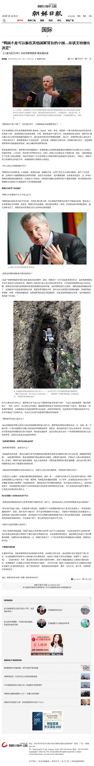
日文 (90, 16)
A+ (86, 59)
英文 (84, 16)
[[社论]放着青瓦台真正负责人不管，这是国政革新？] (25, 614)
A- (91, 59)
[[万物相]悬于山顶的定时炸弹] (69, 627)
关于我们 (32, 761)
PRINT (80, 59)
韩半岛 (20, 20)
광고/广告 (65, 761)
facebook (77, 579)
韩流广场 (70, 20)
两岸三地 (32, 20)
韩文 (79, 16)
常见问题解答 (44, 761)
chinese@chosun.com (38, 754)
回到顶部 (88, 579)
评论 (59, 20)
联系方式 (55, 761)
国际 (42, 20)
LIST (72, 59)
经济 (51, 20)
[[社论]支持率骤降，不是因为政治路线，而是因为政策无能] (25, 627)
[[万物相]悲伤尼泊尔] (69, 614)
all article (71, 16)
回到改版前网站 (78, 761)
